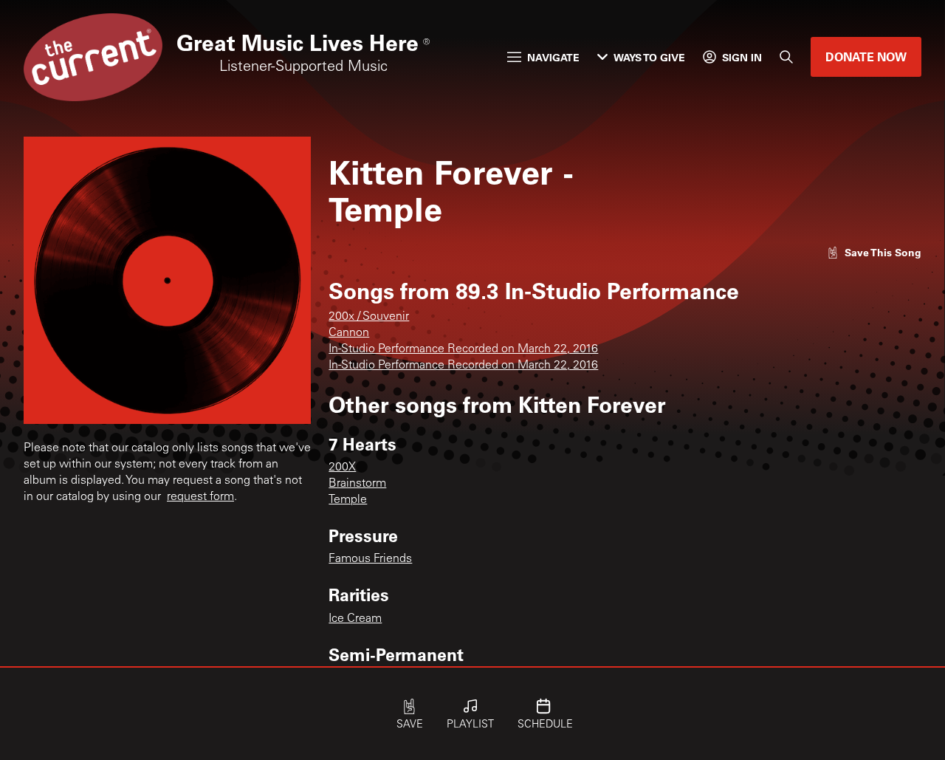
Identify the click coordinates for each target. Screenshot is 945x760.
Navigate (553, 57)
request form (200, 497)
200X (342, 467)
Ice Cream (355, 619)
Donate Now (866, 56)
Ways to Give (649, 57)
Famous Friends (370, 559)
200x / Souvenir (369, 317)
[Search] (786, 56)
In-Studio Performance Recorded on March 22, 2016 (463, 349)
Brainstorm (357, 484)
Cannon (349, 333)
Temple (348, 500)
